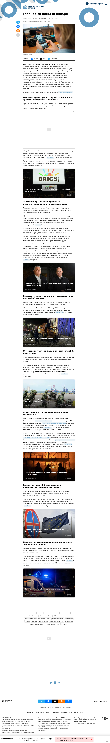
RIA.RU (76, 713)
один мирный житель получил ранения (37, 438)
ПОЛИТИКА (42, 707)
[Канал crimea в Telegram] (41, 701)
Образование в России (44, 618)
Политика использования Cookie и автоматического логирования (18, 728)
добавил (26, 260)
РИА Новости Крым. (65, 92)
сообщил (64, 374)
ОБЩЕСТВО (50, 707)
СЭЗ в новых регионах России (61, 615)
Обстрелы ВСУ (69, 621)
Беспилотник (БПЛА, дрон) (57, 621)
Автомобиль (64, 624)
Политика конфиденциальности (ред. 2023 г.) (15, 731)
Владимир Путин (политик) (51, 613)
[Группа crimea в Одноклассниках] (61, 701)
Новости (40, 613)
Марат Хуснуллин (33, 615)
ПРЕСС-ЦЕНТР (39, 713)
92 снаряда (68, 444)
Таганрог (27, 621)
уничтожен (47, 428)
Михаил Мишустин (65, 613)
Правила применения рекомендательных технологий (18, 732)
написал (69, 561)
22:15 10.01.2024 (27, 21)
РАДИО (48, 713)
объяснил (50, 158)
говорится (59, 312)
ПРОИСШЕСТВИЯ (60, 707)
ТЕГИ (81, 713)
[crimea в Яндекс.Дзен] (55, 701)
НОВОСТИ (30, 713)
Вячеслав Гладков (43, 621)
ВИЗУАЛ (68, 707)
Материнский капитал (31, 618)
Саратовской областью (43, 421)
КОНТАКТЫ (55, 713)
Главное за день (32, 613)
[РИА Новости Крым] (33, 7)
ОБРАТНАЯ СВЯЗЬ (66, 713)
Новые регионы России (46, 615)
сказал (38, 225)
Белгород (34, 621)
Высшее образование (57, 618)
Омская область (50, 624)
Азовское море (69, 618)
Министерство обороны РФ (37, 624)
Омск (57, 624)
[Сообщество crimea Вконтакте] (48, 701)
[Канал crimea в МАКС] (68, 701)
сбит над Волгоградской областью (54, 423)
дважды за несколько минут (64, 440)
